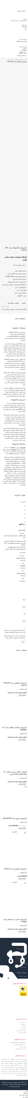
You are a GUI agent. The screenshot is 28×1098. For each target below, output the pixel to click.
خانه (25, 59)
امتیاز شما (22, 552)
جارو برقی (10, 59)
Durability (22, 565)
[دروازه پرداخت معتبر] (23, 991)
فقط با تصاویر (21, 530)
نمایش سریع (21, 916)
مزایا (24, 599)
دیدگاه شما (22, 581)
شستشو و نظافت (18, 59)
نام (24, 614)
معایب (23, 606)
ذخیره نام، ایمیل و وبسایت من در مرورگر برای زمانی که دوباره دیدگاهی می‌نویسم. (14, 631)
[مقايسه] (25, 916)
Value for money (20, 558)
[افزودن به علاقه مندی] (16, 916)
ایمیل (23, 621)
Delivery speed (21, 573)
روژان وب (11, 1086)
